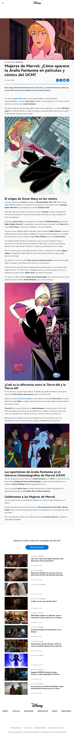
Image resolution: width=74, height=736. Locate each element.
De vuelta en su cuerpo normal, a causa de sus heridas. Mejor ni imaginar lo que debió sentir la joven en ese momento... (37, 261)
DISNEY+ (5, 711)
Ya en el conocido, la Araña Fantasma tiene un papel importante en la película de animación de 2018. (34, 490)
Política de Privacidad (16, 728)
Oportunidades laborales (40, 728)
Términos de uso (28, 728)
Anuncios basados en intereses (55, 728)
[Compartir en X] (60, 80)
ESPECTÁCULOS (43, 711)
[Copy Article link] (67, 80)
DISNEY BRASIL (66, 711)
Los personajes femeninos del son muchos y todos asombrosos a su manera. (35, 501)
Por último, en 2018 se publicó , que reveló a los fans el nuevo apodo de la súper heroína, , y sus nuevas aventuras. (37, 278)
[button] (2, 3)
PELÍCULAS (16, 711)
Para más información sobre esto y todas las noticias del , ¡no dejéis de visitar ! (36, 518)
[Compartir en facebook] (57, 80)
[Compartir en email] (64, 80)
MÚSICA (54, 711)
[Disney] (37, 3)
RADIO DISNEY (28, 711)
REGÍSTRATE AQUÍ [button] (37, 547)
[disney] (37, 705)
